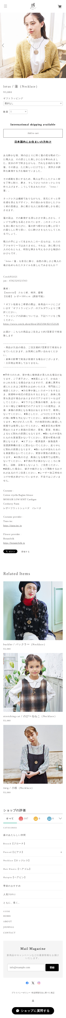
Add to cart (33, 133)
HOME (7, 916)
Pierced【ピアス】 (13, 852)
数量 (5, 112)
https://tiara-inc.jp (12, 525)
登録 (52, 967)
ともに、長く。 (12, 902)
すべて (10, 818)
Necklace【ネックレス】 (17, 860)
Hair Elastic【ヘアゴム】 (17, 869)
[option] (33, 45)
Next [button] (62, 45)
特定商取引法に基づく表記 (43, 993)
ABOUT (7, 921)
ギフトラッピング (13, 98)
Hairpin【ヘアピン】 (15, 877)
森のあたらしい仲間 (14, 835)
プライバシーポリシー (21, 993)
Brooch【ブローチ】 (14, 843)
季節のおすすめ (12, 886)
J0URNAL (8, 927)
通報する (25, 552)
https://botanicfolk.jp (14, 543)
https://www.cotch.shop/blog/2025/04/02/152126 (31, 324)
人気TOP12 (9, 894)
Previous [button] (3, 45)
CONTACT (9, 933)
